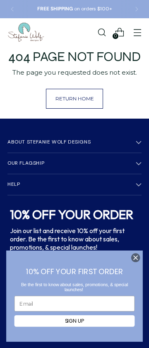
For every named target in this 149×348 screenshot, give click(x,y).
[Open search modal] (101, 32)
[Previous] (12, 9)
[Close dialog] (135, 258)
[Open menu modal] (137, 32)
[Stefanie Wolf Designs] (26, 32)
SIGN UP (74, 320)
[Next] (136, 9)
